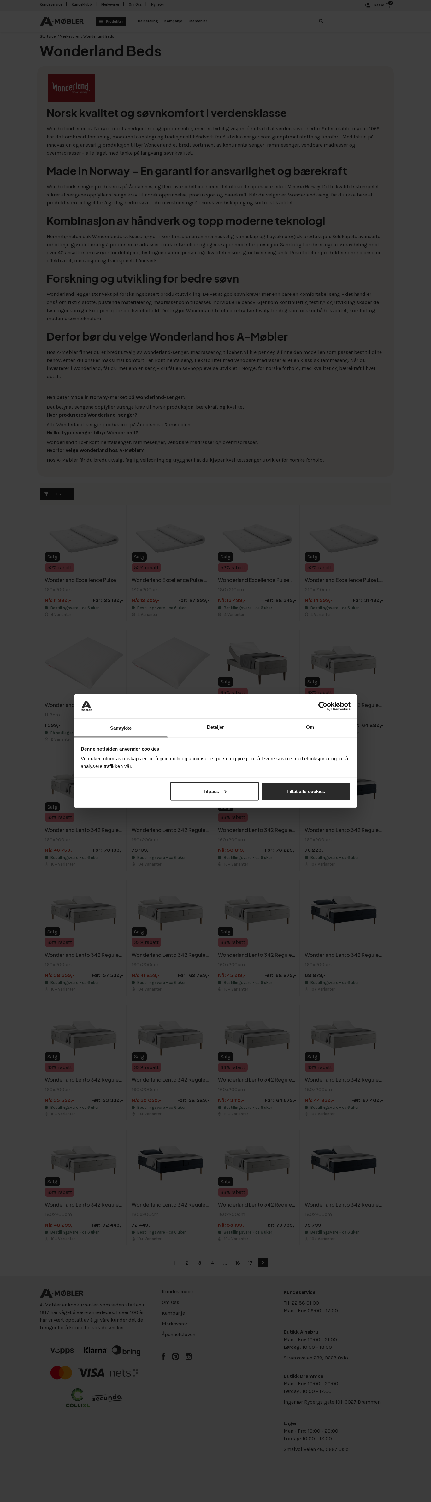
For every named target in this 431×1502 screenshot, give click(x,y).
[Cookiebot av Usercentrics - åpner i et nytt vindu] (323, 706)
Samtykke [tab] (121, 728)
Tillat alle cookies (305, 791)
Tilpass (211, 791)
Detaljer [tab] (215, 727)
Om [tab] (310, 727)
